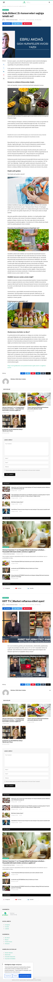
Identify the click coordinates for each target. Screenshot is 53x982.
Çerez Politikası (38, 979)
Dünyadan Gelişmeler (10, 956)
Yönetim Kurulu (8, 941)
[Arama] (49, 2)
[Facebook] (3, 64)
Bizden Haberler (9, 952)
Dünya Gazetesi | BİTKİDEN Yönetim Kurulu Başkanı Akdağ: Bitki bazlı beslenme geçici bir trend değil (30, 576)
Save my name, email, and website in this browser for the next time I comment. (23, 470)
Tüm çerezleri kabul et (25, 975)
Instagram (7, 924)
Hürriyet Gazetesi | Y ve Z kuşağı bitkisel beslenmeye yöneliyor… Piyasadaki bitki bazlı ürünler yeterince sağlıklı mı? (13, 409)
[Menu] (4, 2)
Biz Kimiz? (7, 937)
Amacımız (7, 943)
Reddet (15, 975)
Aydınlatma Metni (30, 979)
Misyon (6, 939)
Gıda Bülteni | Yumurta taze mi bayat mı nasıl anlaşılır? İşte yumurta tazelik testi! (30, 509)
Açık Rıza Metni (23, 979)
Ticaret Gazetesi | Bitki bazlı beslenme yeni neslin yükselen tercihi (37, 408)
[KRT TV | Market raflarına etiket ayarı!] (26, 627)
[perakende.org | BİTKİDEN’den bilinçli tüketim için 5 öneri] (14, 421)
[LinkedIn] (3, 71)
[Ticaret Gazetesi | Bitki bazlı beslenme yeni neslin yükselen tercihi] (39, 399)
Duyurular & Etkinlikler (10, 958)
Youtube (7, 926)
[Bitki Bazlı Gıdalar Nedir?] (6, 503)
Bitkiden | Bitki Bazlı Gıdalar (12, 19)
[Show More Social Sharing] (33, 23)
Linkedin (7, 928)
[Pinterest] (3, 75)
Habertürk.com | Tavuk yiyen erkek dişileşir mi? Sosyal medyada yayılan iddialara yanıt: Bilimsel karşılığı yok (30, 488)
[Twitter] (3, 68)
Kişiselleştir (8, 975)
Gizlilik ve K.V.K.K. (15, 979)
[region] (18, 970)
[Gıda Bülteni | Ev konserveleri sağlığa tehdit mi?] (26, 42)
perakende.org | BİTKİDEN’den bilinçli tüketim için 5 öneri (12, 430)
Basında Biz (5, 9)
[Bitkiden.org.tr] (26, 2)
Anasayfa (4, 6)
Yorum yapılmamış (30, 19)
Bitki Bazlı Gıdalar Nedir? (17, 502)
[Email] (3, 78)
